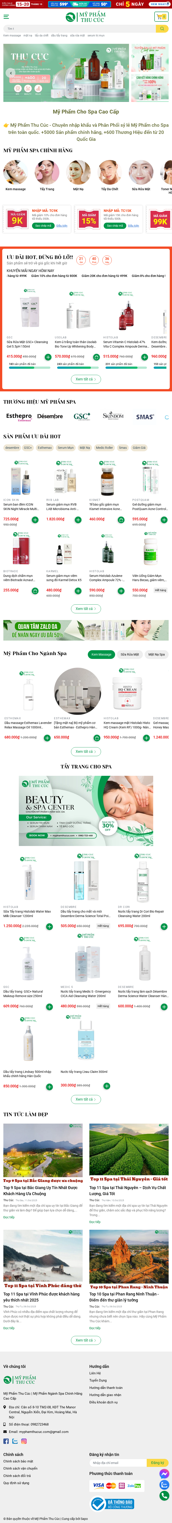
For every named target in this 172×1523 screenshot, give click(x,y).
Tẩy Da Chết (109, 189)
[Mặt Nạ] (78, 172)
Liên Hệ (95, 1373)
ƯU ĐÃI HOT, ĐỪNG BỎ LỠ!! (40, 257)
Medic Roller (104, 447)
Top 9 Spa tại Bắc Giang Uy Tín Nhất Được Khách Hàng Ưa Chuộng (40, 1190)
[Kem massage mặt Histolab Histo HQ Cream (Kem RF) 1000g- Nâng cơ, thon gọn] (127, 691)
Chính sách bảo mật (18, 1461)
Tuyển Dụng (98, 1380)
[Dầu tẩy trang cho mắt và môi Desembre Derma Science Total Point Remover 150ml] (86, 878)
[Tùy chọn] (96, 357)
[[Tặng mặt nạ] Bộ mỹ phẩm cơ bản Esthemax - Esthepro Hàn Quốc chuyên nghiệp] (77, 691)
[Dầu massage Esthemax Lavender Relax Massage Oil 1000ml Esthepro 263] (28, 691)
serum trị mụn (96, 35)
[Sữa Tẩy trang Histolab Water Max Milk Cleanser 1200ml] (28, 878)
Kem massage (12, 35)
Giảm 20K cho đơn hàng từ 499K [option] (73, 276)
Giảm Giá (139, 447)
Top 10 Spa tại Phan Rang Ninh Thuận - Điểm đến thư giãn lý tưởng (124, 1297)
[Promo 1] (150, 58)
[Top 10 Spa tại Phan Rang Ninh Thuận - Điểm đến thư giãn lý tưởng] (129, 1259)
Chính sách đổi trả (17, 1476)
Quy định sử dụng (16, 1483)
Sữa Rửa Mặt (141, 189)
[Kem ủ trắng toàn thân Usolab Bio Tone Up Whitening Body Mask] (78, 311)
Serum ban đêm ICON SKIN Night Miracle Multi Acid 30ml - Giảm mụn (20, 509)
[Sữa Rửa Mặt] (141, 172)
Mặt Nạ (78, 189)
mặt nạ (28, 35)
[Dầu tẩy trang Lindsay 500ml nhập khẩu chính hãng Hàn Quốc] (28, 1038)
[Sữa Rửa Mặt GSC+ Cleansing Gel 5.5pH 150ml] (30, 311)
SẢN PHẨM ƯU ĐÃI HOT (32, 436)
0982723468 (40, 1424)
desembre (12, 447)
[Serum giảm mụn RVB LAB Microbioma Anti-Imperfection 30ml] (64, 478)
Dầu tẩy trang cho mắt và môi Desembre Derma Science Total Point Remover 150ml (86, 916)
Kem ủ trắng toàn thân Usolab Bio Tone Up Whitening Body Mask (76, 346)
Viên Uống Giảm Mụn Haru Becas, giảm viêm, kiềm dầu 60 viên (148, 580)
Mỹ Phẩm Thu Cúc (47, 1519)
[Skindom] (113, 417)
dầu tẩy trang (59, 35)
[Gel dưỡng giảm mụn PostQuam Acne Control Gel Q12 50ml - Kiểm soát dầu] (150, 478)
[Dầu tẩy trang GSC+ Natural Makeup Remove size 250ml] (28, 958)
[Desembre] (50, 417)
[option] (66, 73)
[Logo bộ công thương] (111, 1504)
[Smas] (144, 417)
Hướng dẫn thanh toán (106, 1388)
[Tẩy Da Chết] (109, 172)
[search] (162, 29)
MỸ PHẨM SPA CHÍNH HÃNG (38, 150)
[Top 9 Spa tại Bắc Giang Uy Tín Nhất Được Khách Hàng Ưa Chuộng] (43, 1153)
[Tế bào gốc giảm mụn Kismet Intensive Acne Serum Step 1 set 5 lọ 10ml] (107, 478)
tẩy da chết (41, 35)
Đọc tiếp (9, 1217)
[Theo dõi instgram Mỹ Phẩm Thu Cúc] (24, 1440)
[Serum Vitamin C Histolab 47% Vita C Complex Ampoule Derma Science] (126, 311)
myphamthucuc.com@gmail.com (44, 1432)
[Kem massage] (15, 172)
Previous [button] (10, 73)
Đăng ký (157, 1463)
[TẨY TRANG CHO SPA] (86, 811)
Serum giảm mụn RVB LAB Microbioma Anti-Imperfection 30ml (61, 509)
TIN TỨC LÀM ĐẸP (25, 1114)
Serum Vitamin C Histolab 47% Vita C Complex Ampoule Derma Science (125, 346)
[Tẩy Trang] (47, 172)
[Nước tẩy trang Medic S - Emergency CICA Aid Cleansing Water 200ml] (86, 958)
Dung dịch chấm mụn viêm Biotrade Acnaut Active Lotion (18, 580)
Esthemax (45, 447)
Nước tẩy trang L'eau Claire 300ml (84, 1072)
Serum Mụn (66, 447)
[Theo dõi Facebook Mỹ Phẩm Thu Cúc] (6, 1440)
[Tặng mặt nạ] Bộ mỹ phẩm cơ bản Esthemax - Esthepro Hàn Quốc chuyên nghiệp (74, 727)
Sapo (84, 1519)
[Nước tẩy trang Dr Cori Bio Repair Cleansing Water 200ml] (143, 878)
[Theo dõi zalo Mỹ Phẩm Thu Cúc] (15, 1440)
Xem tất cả (84, 379)
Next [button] (122, 73)
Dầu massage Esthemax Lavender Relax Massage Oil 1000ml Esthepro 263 (28, 727)
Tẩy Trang (47, 189)
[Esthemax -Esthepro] (19, 417)
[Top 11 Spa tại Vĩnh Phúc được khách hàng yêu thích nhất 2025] (43, 1259)
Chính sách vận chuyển (20, 1468)
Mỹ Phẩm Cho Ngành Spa (35, 653)
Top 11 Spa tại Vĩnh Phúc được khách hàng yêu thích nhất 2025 (41, 1297)
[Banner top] (86, 4)
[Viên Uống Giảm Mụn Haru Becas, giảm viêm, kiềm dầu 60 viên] (150, 550)
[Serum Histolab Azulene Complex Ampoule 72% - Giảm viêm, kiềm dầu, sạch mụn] (107, 550)
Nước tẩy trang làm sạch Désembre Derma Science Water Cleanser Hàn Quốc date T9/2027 (142, 996)
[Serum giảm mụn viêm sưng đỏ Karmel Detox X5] (64, 550)
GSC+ (28, 447)
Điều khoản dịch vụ (103, 1402)
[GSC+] (81, 417)
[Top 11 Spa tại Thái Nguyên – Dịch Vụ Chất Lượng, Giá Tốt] (129, 1153)
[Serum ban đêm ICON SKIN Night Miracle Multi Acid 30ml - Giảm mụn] (21, 478)
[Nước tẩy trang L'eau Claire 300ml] (86, 1038)
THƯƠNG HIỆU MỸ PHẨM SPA (39, 402)
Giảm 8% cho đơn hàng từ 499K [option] (122, 276)
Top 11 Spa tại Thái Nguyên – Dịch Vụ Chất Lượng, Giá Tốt (127, 1190)
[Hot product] (86, 630)
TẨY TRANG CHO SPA (86, 767)
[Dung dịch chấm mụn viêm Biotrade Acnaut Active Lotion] (21, 550)
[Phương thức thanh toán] (116, 1486)
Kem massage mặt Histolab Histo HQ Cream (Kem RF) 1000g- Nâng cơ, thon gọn (127, 727)
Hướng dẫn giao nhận (105, 1395)
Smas (123, 447)
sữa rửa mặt (77, 35)
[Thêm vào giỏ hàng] (48, 357)
